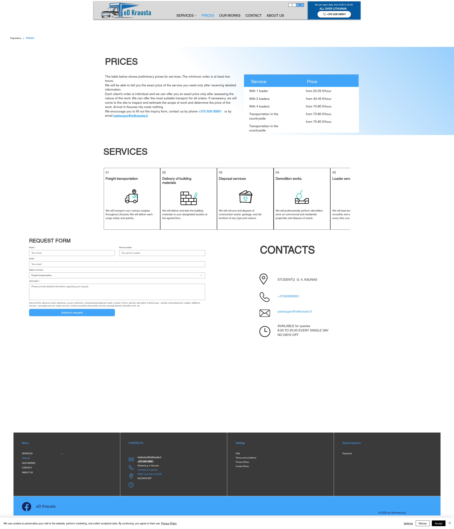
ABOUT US (27, 472)
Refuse (423, 523)
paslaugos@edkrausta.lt (295, 311)
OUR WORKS (28, 463)
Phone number (125, 247)
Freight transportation (122, 178)
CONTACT (27, 467)
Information (34, 281)
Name (32, 247)
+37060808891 (288, 296)
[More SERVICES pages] (195, 16)
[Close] (450, 523)
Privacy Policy (169, 523)
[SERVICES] (62, 453)
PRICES (26, 458)
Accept (438, 523)
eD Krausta (46, 506)
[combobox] (117, 275)
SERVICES (27, 453)
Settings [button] (408, 523)
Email (32, 259)
